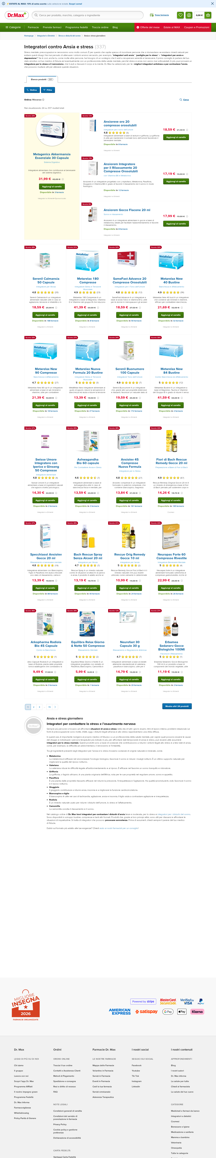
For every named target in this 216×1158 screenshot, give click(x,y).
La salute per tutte (180, 1081)
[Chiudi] (212, 4)
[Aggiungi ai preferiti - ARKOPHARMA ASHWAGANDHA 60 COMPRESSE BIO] (104, 428)
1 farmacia (94, 685)
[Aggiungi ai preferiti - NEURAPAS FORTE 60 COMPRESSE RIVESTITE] (188, 523)
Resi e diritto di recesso (64, 1086)
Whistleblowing (21, 1113)
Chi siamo (19, 1065)
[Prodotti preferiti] (180, 15)
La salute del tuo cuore (182, 1091)
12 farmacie (123, 190)
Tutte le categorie (179, 1153)
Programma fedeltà (77, 27)
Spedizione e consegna (64, 1081)
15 (49, 707)
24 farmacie (136, 594)
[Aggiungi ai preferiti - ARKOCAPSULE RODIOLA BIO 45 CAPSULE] (63, 611)
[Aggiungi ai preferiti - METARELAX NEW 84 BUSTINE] (188, 338)
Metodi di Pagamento (63, 1076)
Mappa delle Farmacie (103, 1065)
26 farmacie (178, 594)
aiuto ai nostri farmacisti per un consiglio (119, 828)
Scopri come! (75, 3)
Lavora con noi (21, 1076)
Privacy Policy (59, 1124)
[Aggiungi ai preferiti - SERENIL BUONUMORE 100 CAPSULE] (146, 338)
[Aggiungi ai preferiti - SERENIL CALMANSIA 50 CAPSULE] (63, 248)
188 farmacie (52, 321)
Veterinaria (176, 1142)
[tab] (42, 79)
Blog (115, 27)
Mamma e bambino (180, 1137)
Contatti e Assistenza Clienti (66, 1070)
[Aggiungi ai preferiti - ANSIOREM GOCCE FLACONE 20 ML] (188, 205)
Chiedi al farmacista (180, 1086)
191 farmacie (136, 506)
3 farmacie (59, 192)
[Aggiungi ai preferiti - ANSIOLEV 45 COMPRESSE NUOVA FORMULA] (146, 428)
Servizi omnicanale (101, 1091)
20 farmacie (136, 685)
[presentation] (52, 130)
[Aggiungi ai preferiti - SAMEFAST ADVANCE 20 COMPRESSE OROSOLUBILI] (146, 248)
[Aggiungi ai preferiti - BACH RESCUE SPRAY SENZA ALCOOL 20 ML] (104, 523)
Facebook (137, 1065)
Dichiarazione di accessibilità (67, 1138)
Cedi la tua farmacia (102, 1086)
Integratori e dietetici (181, 1116)
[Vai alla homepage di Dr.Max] (17, 15)
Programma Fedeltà (23, 1097)
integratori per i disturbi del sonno (174, 814)
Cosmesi (175, 1121)
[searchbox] (88, 15)
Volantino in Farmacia (103, 1070)
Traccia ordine (100, 27)
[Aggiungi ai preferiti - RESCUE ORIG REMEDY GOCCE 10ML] (146, 523)
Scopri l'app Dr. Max (24, 1081)
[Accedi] (189, 15)
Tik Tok (135, 1076)
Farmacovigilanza (22, 1107)
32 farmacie (178, 321)
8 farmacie (123, 144)
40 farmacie (94, 594)
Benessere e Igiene (180, 1126)
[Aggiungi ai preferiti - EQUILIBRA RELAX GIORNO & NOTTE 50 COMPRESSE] (104, 611)
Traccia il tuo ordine (62, 1065)
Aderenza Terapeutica (103, 1097)
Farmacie (33, 27)
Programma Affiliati (23, 1086)
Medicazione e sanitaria (182, 1132)
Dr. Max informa (178, 1076)
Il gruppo (18, 1070)
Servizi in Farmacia (101, 1076)
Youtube (136, 1070)
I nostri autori (177, 1070)
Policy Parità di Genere (25, 1118)
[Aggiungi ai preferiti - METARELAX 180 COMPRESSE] (104, 248)
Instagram (137, 1081)
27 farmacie (94, 411)
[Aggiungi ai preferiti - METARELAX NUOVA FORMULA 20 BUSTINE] (104, 338)
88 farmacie (52, 594)
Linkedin (136, 1086)
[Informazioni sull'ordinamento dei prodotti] (43, 99)
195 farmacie (178, 506)
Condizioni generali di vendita (67, 1111)
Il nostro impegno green (25, 1091)
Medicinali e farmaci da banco (185, 1111)
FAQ (55, 1091)
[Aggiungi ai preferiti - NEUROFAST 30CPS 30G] (146, 611)
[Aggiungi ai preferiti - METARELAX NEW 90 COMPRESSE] (63, 338)
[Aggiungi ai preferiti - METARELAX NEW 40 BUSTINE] (188, 248)
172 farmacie (136, 411)
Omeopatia (176, 1148)
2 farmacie (178, 411)
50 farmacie (136, 321)
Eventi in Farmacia (101, 1081)
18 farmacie (52, 411)
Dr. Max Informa (21, 1102)
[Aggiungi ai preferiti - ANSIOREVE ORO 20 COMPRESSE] (188, 116)
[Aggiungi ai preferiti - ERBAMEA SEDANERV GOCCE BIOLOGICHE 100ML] (188, 611)
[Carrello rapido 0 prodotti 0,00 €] (208, 15)
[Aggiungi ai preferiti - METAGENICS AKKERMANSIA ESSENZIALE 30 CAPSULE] (76, 116)
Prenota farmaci (52, 27)
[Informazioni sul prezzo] (62, 179)
